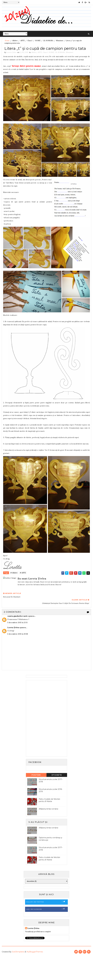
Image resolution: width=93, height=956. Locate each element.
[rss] (89, 2)
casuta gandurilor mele (17, 616)
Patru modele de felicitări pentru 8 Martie (49, 800)
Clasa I (29, 41)
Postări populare (36, 775)
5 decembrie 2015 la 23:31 (17, 622)
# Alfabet (13, 573)
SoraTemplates (18, 952)
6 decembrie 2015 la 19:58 (17, 634)
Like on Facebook (34, 909)
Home (7, 41)
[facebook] (82, 2)
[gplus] (85, 2)
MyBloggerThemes (35, 952)
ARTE (22, 41)
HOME (37, 41)
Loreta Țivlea (13, 627)
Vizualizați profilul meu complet (38, 931)
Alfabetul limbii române (48, 809)
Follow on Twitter (35, 902)
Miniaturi (59, 41)
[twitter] (79, 2)
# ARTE (23, 573)
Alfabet (15, 41)
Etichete (57, 775)
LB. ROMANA (48, 41)
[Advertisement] (45, 718)
